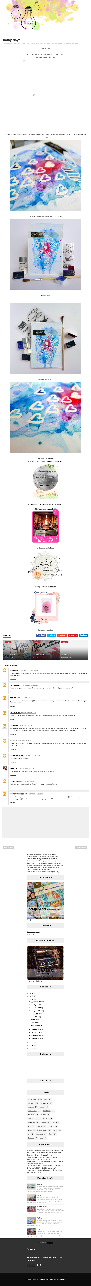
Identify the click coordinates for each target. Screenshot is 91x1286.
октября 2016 (37, 1008)
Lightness (35, 1022)
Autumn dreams (39, 655)
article (42, 1107)
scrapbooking (60, 43)
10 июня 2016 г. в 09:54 (26, 768)
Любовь (50, 548)
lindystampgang (42, 1130)
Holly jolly (40, 1229)
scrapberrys (50, 43)
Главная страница (33, 932)
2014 (32, 1045)
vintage (44, 1122)
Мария (12, 740)
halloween (31, 1114)
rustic (41, 1138)
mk (29, 1134)
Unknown (14, 726)
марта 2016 (36, 1032)
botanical (31, 1138)
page (29, 1126)
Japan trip (40, 1184)
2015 (32, 1042)
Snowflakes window (12, 655)
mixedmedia (40, 43)
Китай (39, 1195)
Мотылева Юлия (16, 670)
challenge (31, 1103)
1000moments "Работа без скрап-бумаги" (46, 504)
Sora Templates (41, 1279)
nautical (39, 1126)
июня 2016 (36, 1014)
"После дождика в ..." (54, 461)
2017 (32, 996)
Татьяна (13, 698)
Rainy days (65, 655)
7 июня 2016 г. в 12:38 (32, 755)
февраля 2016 (37, 1035)
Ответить (13, 679)
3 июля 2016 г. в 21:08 (35, 794)
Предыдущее (81, 847)
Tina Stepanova (16, 685)
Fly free (39, 1218)
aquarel (9, 43)
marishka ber (15, 713)
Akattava (13, 768)
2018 (32, 993)
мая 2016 (35, 1017)
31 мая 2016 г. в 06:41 (23, 740)
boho (30, 1130)
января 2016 (37, 1038)
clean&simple (21, 43)
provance (50, 1126)
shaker (51, 1134)
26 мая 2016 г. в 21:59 (28, 713)
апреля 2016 (37, 1029)
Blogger (50, 1243)
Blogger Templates (58, 1279)
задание (31, 1107)
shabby (43, 1114)
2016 (32, 999)
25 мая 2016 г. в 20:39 (24, 698)
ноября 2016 (37, 1005)
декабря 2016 (37, 1002)
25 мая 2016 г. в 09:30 (30, 685)
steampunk (31, 1122)
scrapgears (39, 1134)
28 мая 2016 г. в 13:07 (25, 726)
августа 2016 (37, 1011)
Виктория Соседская (18, 794)
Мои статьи (31, 934)
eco (54, 1122)
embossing (31, 43)
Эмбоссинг (52, 587)
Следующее (8, 847)
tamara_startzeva (72, 43)
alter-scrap (31, 1118)
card (14, 43)
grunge (55, 1130)
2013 (32, 1048)
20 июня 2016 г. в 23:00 (26, 781)
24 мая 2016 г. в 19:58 (31, 670)
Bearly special (36, 1025)
